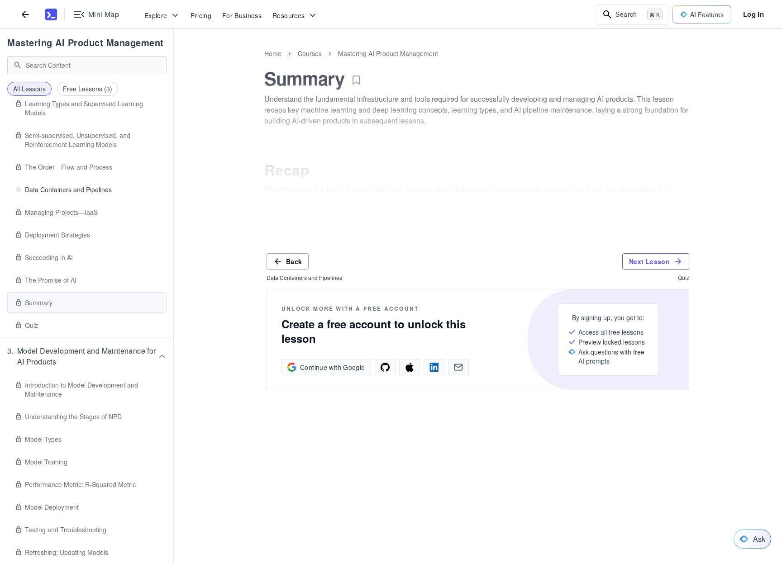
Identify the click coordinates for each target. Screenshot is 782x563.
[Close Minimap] (173, 63)
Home (272, 53)
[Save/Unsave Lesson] (356, 80)
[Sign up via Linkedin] (434, 367)
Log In (753, 14)
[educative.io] (51, 14)
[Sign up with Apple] (409, 367)
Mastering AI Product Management (85, 42)
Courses (310, 53)
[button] (87, 356)
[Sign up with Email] (458, 367)
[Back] (25, 14)
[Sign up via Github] (385, 367)
